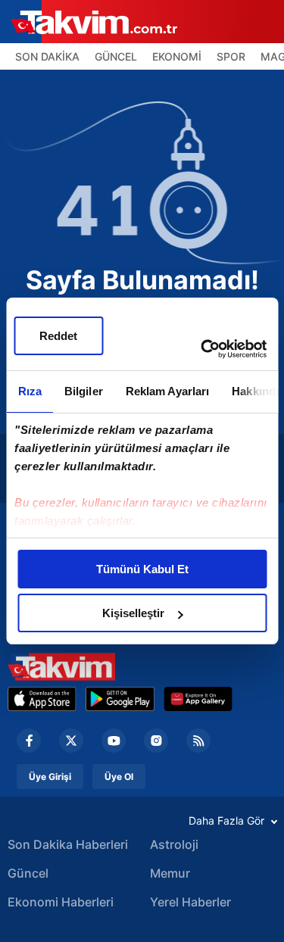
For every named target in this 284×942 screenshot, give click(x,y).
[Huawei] (198, 699)
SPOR (231, 56)
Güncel (28, 873)
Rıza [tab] (29, 391)
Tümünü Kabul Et (142, 569)
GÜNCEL (116, 56)
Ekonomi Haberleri (61, 901)
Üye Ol (119, 776)
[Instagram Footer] (156, 740)
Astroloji (174, 844)
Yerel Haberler (190, 901)
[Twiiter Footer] (71, 740)
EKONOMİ (176, 56)
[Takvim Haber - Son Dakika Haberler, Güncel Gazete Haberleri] (61, 667)
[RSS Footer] (198, 740)
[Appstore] (42, 699)
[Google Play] (120, 699)
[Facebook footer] (29, 740)
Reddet (58, 335)
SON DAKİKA (47, 56)
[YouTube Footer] (113, 740)
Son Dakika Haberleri (68, 844)
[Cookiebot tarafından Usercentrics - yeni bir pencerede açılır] (202, 349)
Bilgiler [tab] (83, 391)
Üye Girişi (50, 776)
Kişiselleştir (133, 613)
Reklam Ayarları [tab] (167, 391)
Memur (170, 873)
